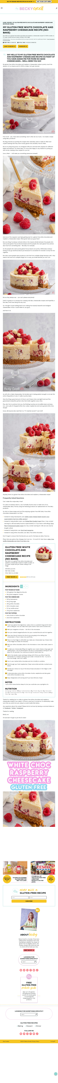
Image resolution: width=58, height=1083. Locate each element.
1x (21, 586)
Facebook (7, 708)
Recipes (9, 22)
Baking (20, 1026)
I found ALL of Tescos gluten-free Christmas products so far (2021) (39, 879)
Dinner (38, 1026)
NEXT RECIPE (51, 878)
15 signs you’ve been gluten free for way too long (19, 879)
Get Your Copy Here (44, 1)
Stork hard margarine (27, 530)
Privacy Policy (35, 1041)
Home (4, 22)
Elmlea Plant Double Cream (33, 521)
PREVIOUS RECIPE (7, 878)
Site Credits (6, 1041)
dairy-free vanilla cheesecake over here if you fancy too (28, 540)
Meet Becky (28, 950)
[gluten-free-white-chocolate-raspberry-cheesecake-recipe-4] (29, 491)
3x (26, 586)
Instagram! (20, 708)
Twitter (14, 708)
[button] (20, 577)
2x (24, 586)
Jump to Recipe (9, 46)
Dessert (29, 1026)
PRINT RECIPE (11, 577)
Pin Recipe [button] (22, 46)
